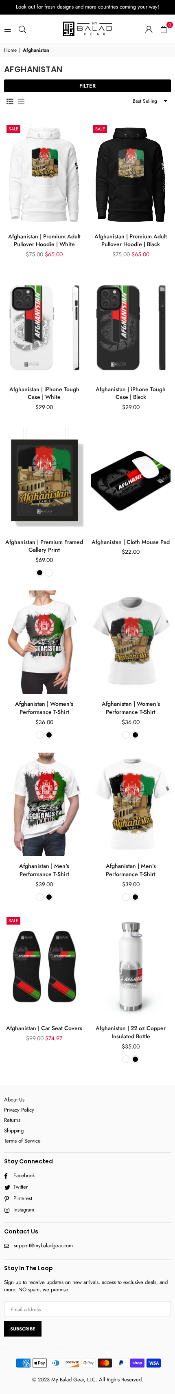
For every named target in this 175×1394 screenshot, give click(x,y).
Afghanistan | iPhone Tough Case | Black (131, 393)
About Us (14, 1099)
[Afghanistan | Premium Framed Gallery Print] (44, 480)
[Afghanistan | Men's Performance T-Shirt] (44, 804)
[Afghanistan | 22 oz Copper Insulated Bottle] (131, 966)
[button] (163, 29)
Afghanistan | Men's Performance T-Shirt (44, 870)
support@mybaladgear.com (43, 1245)
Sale (13, 129)
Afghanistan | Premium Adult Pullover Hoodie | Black (130, 240)
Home (10, 50)
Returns (12, 1120)
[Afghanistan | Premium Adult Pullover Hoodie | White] (44, 175)
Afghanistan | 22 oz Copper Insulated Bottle (131, 1032)
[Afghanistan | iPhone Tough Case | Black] (131, 327)
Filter (87, 86)
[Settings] (149, 29)
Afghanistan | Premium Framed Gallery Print (44, 546)
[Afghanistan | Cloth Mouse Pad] (131, 480)
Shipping (14, 1130)
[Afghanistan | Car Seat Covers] (44, 966)
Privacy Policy (19, 1110)
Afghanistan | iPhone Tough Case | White (44, 393)
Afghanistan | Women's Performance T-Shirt (44, 708)
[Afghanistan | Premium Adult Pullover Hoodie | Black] (131, 175)
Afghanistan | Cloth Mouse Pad (131, 542)
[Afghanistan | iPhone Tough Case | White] (44, 327)
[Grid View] (9, 101)
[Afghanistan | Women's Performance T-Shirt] (44, 642)
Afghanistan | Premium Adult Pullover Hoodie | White (44, 240)
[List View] (21, 101)
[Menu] (7, 29)
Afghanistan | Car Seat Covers (44, 1028)
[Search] (22, 29)
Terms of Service (22, 1141)
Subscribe (22, 1329)
